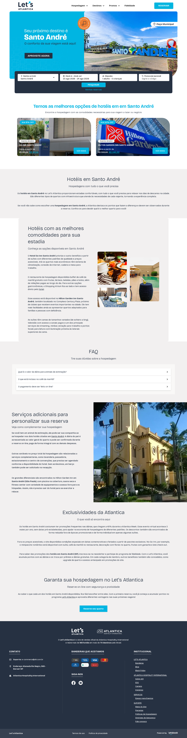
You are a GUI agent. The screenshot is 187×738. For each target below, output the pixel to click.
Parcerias (139, 710)
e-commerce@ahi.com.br (28, 659)
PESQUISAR (93, 85)
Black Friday (140, 671)
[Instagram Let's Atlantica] (81, 683)
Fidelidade (130, 5)
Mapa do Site (140, 707)
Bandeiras (139, 663)
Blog (137, 667)
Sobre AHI (139, 679)
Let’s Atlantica (69, 597)
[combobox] (36, 78)
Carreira (138, 686)
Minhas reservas (93, 89)
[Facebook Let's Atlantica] (73, 683)
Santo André (57, 436)
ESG (137, 683)
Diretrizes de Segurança (145, 718)
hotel (41, 289)
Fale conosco (141, 721)
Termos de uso (78, 733)
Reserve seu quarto (93, 609)
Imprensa (139, 690)
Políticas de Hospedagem (146, 714)
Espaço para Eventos (144, 698)
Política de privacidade (98, 733)
